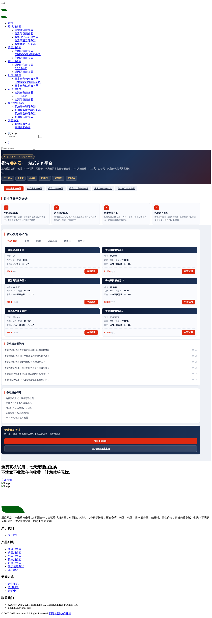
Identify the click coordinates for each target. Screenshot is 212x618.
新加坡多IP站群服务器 (28, 110)
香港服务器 (14, 26)
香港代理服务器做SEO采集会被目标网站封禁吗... (27, 350)
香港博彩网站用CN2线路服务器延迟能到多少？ (27, 380)
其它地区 (13, 120)
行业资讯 (13, 583)
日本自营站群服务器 (26, 85)
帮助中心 (13, 590)
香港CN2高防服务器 (26, 37)
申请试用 (91, 271)
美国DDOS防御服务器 (28, 54)
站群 (38, 241)
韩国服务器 (14, 61)
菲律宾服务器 (22, 124)
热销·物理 (12, 241)
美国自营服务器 (24, 50)
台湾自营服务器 (24, 92)
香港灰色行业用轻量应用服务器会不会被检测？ (27, 368)
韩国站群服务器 (24, 71)
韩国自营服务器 (24, 64)
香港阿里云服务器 (25, 40)
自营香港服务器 (24, 30)
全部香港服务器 (13, 188)
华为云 (81, 241)
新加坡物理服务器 (25, 106)
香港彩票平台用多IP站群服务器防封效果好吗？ (26, 374)
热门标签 (65, 613)
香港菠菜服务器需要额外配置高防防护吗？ (24, 362)
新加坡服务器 (16, 103)
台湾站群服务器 (24, 99)
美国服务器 (14, 47)
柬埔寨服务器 (22, 127)
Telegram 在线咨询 (101, 448)
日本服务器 (14, 75)
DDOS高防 (21, 68)
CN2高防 (52, 241)
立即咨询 (6, 479)
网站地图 (54, 613)
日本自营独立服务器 (26, 78)
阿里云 (67, 241)
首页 (10, 23)
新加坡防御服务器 (25, 113)
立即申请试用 (100, 441)
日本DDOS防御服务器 (28, 82)
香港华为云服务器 (25, 44)
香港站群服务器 (24, 33)
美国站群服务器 (24, 57)
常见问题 (13, 587)
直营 (27, 241)
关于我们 (13, 535)
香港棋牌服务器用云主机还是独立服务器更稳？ (27, 356)
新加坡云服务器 (24, 117)
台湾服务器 (14, 89)
